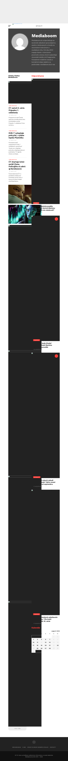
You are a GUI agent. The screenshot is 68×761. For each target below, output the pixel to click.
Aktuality (39, 26)
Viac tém (17, 728)
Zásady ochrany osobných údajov (37, 747)
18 (37, 645)
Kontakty (53, 747)
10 (33, 642)
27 (45, 648)
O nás (24, 747)
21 (49, 645)
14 (50, 642)
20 (45, 645)
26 (41, 648)
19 (41, 645)
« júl (33, 653)
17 (33, 645)
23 (57, 645)
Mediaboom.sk (16, 747)
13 (45, 642)
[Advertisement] (34, 11)
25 (37, 648)
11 (37, 642)
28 (50, 648)
